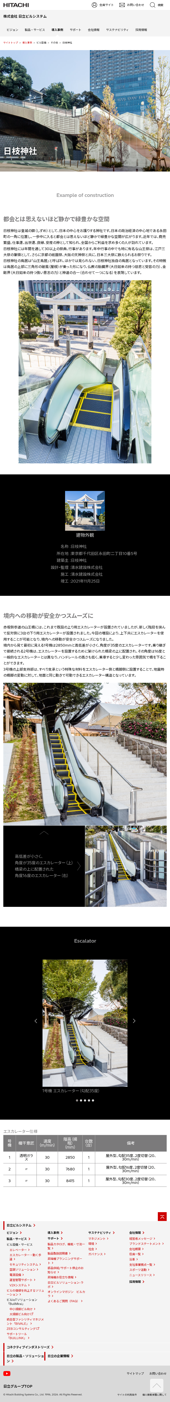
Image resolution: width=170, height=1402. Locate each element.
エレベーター (18, 1250)
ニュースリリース (140, 1275)
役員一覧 (135, 1254)
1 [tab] (77, 1100)
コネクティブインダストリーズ (28, 1347)
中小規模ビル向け (21, 1309)
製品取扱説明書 (58, 1253)
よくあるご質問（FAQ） (64, 1301)
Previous (38, 1030)
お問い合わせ (158, 1373)
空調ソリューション (22, 1269)
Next (132, 1030)
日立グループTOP (17, 1386)
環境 (91, 1243)
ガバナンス (95, 1254)
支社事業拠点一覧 (140, 1264)
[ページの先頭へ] (162, 1216)
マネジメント (97, 1238)
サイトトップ (10, 42)
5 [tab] (93, 1100)
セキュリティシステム (24, 1264)
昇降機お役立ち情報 (60, 1277)
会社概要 (135, 1249)
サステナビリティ (117, 30)
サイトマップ (135, 1373)
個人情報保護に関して (154, 1394)
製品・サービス (35, 30)
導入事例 (27, 42)
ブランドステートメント (145, 1243)
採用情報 (141, 30)
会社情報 (93, 30)
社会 (91, 1249)
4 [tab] (89, 1100)
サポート (75, 30)
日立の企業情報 (58, 1356)
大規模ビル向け (20, 1314)
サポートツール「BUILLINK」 (17, 1336)
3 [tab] (85, 1100)
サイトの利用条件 (127, 1394)
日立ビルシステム (19, 1225)
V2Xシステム (18, 1285)
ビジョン (12, 30)
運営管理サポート (21, 1280)
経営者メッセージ (140, 1238)
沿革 (132, 1259)
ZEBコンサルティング (21, 1328)
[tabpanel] (85, 1027)
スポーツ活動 (138, 1270)
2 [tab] (81, 1100)
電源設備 (15, 1275)
